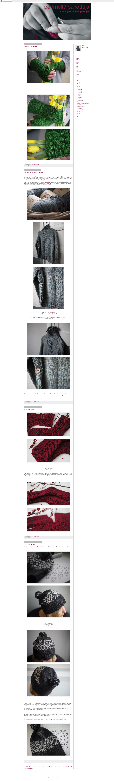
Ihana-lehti (57, 177)
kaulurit (77, 58)
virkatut (77, 75)
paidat (29, 402)
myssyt (77, 63)
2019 (78, 82)
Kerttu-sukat (49, 467)
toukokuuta (80, 97)
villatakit (77, 74)
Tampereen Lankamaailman (46, 176)
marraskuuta (80, 89)
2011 (78, 117)
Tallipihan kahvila (40, 393)
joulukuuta (80, 88)
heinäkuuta (80, 95)
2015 (78, 111)
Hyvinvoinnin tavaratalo (58, 393)
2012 (78, 116)
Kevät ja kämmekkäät (31, 46)
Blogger (64, 777)
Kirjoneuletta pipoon (30, 544)
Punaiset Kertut (29, 409)
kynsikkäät (78, 59)
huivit (77, 56)
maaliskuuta (80, 100)
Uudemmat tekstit (27, 766)
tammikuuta (80, 109)
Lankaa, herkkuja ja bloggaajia (33, 172)
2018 (78, 83)
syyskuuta (79, 92)
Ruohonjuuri (50, 393)
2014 (78, 113)
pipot (77, 67)
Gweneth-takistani (29, 546)
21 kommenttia (36, 536)
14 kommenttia (36, 401)
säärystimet (78, 71)
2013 (78, 114)
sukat (29, 537)
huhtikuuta (80, 98)
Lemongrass (52, 312)
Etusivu (48, 766)
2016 (78, 86)
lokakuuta (79, 91)
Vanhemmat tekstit (69, 766)
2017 (78, 85)
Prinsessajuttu (56, 176)
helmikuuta (80, 108)
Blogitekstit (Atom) (29, 768)
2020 (78, 80)
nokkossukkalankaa (48, 182)
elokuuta (79, 94)
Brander (45, 393)
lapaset (77, 62)
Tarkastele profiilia (85, 47)
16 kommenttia (36, 164)
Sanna (84, 45)
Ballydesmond (49, 87)
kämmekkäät (30, 165)
